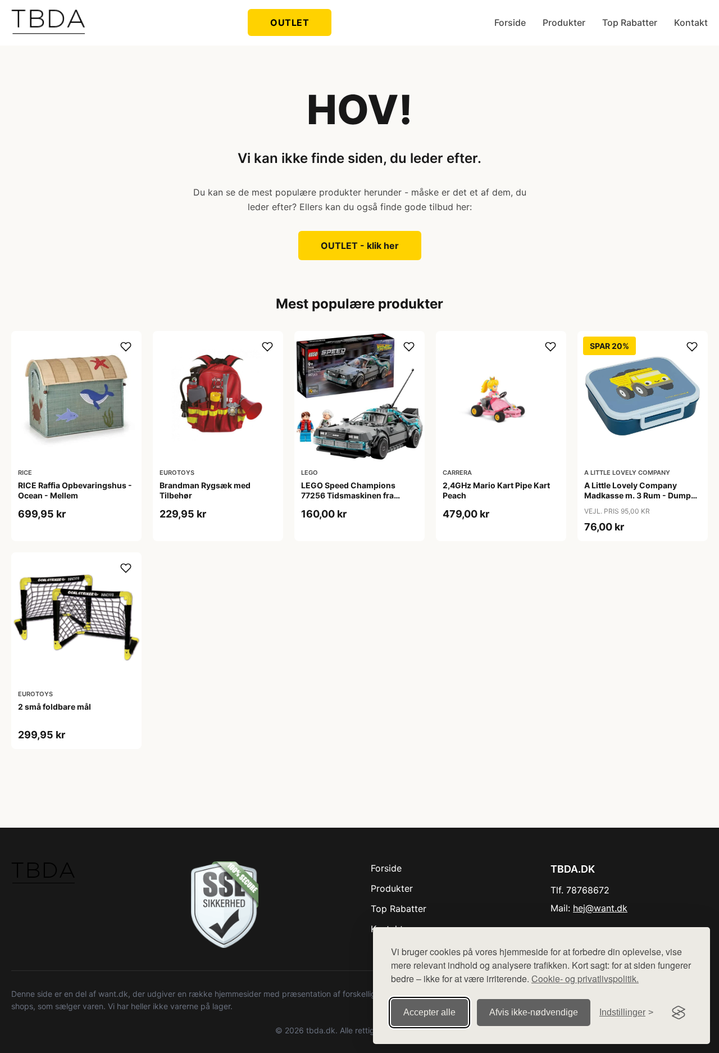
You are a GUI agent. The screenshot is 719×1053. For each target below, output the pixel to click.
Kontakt (691, 22)
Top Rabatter (629, 22)
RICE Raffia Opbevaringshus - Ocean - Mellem (75, 490)
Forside (510, 22)
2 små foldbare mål (54, 706)
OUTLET (289, 22)
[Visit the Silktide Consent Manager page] (678, 1012)
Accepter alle (429, 1012)
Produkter (564, 22)
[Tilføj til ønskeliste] (126, 347)
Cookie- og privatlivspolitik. (585, 978)
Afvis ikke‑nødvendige (533, 1012)
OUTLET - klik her (360, 245)
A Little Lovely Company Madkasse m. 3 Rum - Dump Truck (637, 495)
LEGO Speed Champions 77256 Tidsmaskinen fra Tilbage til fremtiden (348, 495)
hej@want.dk (600, 908)
